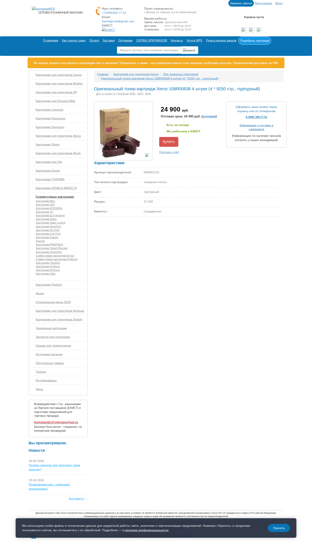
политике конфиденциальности (147, 530)
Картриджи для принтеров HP (56, 92)
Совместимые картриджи (55, 196)
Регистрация (263, 3)
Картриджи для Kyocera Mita (55, 101)
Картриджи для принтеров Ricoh (58, 153)
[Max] (259, 30)
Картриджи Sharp (48, 144)
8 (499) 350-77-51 (256, 117)
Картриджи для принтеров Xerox (58, 135)
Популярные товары (50, 363)
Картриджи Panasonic (51, 118)
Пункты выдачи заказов (221, 40)
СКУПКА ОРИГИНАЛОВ (151, 40)
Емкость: (101, 211)
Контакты (177, 40)
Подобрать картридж (254, 40)
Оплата (94, 40)
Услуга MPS (194, 40)
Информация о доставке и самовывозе (256, 127)
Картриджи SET (45, 204)
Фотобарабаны (46, 380)
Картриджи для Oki (49, 162)
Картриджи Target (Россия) (52, 248)
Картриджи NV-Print (47, 230)
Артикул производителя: (113, 172)
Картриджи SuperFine (49, 252)
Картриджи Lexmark (49, 109)
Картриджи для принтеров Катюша (60, 310)
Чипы (39, 389)
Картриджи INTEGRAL (49, 208)
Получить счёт (169, 152)
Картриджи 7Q (44, 211)
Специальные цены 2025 (53, 302)
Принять (279, 528)
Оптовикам (125, 40)
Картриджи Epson (48, 170)
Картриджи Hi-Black (48, 266)
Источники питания (49, 354)
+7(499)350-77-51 (114, 12)
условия (209, 116)
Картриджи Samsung (50, 127)
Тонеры (41, 371)
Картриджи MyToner (48, 270)
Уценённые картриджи (51, 328)
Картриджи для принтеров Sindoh (59, 319)
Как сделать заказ (74, 40)
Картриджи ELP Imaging (50, 215)
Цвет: (98, 191)
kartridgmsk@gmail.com (118, 21)
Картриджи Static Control (50, 222)
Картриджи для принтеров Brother (59, 83)
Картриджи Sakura (47, 237)
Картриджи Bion (45, 201)
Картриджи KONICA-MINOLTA (56, 188)
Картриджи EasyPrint (48, 226)
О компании (50, 40)
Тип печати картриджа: (111, 182)
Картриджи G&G (45, 273)
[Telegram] (251, 30)
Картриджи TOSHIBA (50, 179)
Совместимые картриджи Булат (55, 255)
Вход (278, 3)
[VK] (244, 30)
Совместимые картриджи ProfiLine (56, 259)
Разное (40, 241)
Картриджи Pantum (49, 284)
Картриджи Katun (46, 219)
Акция (40, 293)
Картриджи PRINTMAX (49, 244)
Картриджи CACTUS (48, 233)
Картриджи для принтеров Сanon (59, 74)
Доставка (109, 40)
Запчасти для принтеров (53, 337)
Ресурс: (100, 201)
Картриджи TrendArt (48, 262)
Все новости (76, 498)
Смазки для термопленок (53, 345)
